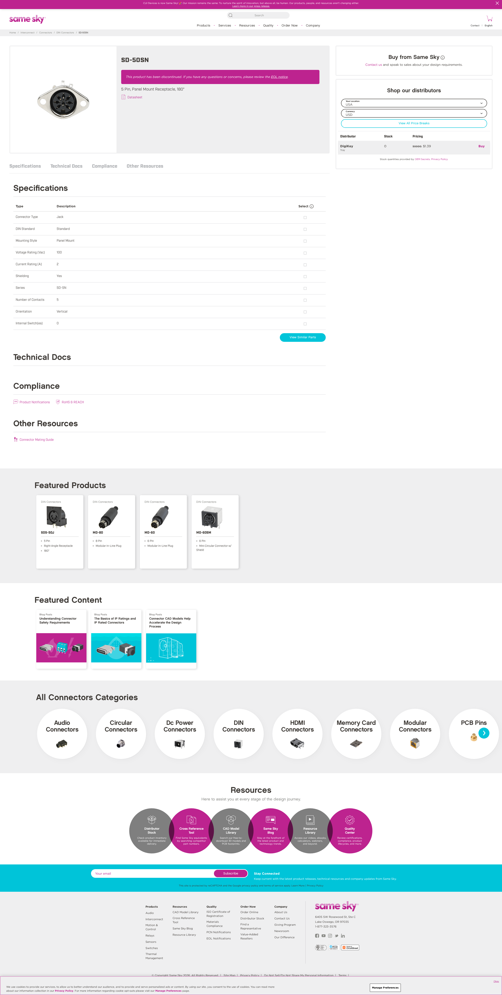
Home (12, 33)
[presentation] (483, 733)
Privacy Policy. (439, 159)
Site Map (229, 975)
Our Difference (284, 937)
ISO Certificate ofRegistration (218, 913)
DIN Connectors (65, 33)
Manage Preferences (168, 990)
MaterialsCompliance (214, 923)
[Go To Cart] (489, 19)
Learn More (298, 885)
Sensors (151, 941)
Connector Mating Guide (37, 439)
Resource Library (184, 934)
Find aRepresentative (250, 926)
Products (203, 25)
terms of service (273, 885)
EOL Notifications (218, 938)
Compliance (104, 165)
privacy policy (250, 885)
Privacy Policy (315, 885)
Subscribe (230, 873)
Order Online (249, 912)
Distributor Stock (252, 918)
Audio (150, 913)
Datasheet (134, 97)
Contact (475, 26)
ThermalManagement (154, 956)
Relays (150, 935)
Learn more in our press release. (251, 6)
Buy (481, 146)
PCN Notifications (218, 932)
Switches (152, 948)
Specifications (25, 165)
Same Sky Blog (183, 928)
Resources (247, 25)
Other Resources (145, 165)
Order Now (290, 25)
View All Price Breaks (414, 123)
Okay (496, 981)
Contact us (373, 65)
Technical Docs (66, 165)
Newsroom (281, 931)
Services (224, 25)
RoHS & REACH (73, 402)
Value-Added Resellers (249, 936)
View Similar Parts (303, 337)
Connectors (45, 33)
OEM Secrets (422, 159)
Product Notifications (35, 402)
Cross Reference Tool (184, 920)
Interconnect (28, 33)
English (489, 26)
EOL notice (279, 77)
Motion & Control (152, 927)
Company (313, 25)
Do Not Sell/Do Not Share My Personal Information (299, 975)
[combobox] (258, 15)
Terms (342, 975)
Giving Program (285, 924)
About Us (280, 912)
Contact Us (282, 918)
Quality (268, 25)
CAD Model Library (185, 912)
